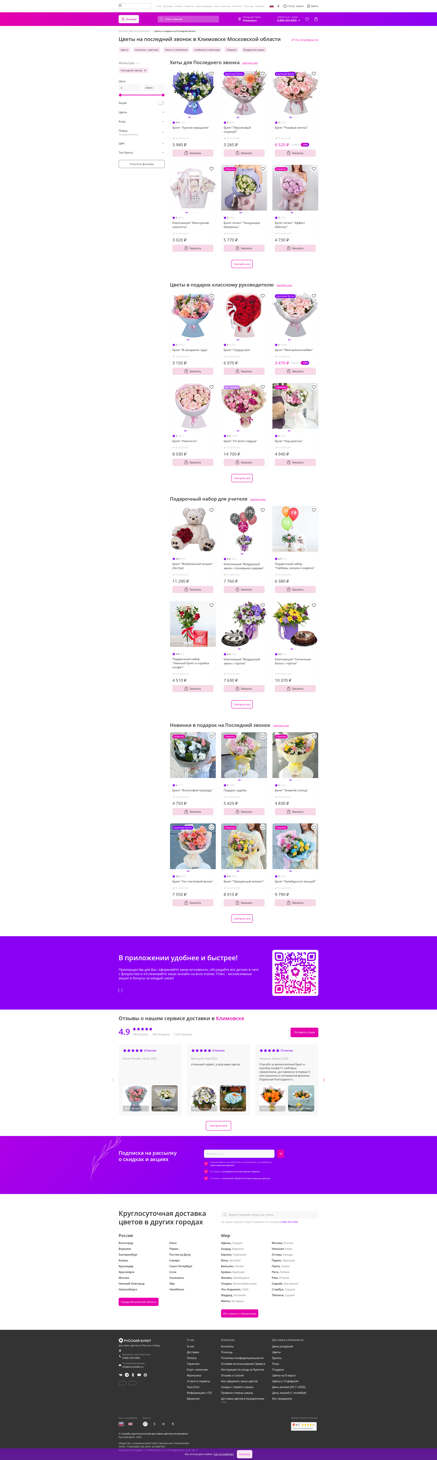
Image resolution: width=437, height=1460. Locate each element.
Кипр (288, 1249)
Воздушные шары (253, 49)
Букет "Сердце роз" (237, 350)
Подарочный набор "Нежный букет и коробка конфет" (190, 663)
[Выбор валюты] (278, 6)
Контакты (237, 6)
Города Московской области (138, 1302)
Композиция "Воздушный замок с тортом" (242, 661)
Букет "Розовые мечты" (291, 128)
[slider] (120, 95)
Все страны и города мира (239, 1313)
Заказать (195, 153)
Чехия (285, 1266)
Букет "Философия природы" (192, 790)
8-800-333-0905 (289, 1222)
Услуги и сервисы (198, 1381)
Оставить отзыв (304, 1032)
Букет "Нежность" (184, 441)
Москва (124, 1278)
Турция (290, 1289)
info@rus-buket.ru (132, 1366)
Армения (238, 1272)
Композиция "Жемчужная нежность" (190, 225)
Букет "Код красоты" (289, 441)
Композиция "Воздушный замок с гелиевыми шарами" (244, 566)
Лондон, (226, 1283)
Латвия (284, 1272)
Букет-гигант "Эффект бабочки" (290, 225)
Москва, (277, 1243)
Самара (174, 1260)
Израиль (238, 1249)
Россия (288, 1243)
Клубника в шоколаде (207, 49)
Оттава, (277, 1254)
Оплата (178, 6)
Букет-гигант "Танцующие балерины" (242, 225)
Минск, (226, 1301)
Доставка (168, 6)
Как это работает (224, 1454)
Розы (275, 1364)
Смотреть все (250, 62)
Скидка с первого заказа (237, 1387)
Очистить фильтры (142, 164)
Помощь (248, 6)
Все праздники (282, 1398)
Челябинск (176, 1289)
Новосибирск (128, 1289)
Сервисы (259, 6)
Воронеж (125, 1249)
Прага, (276, 1266)
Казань (123, 1260)
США (245, 1289)
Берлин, (226, 1254)
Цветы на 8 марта (283, 1375)
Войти (314, 6)
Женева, (226, 1278)
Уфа (172, 1283)
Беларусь (237, 1301)
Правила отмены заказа (237, 1393)
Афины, (226, 1243)
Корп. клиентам (222, 6)
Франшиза (194, 1375)
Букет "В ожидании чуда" (190, 350)
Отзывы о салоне (232, 1375)
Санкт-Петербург (180, 1266)
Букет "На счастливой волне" (192, 881)
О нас (159, 6)
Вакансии (193, 1398)
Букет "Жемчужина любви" (294, 350)
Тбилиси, (278, 1295)
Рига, (275, 1272)
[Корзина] (316, 19)
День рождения (282, 1346)
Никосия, (278, 1249)
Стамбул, (278, 1289)
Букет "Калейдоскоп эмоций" (295, 881)
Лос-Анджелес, (231, 1289)
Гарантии (189, 6)
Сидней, (277, 1283)
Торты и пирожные (176, 49)
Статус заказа (295, 6)
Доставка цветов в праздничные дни (242, 1400)
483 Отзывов (161, 1034)
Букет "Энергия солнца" (291, 790)
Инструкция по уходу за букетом (242, 1369)
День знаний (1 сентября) (289, 1393)
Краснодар (126, 1266)
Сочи (172, 1272)
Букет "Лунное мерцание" (190, 128)
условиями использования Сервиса (241, 1171)
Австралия (291, 1283)
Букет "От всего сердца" (240, 441)
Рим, (275, 1278)
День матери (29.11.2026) (288, 1387)
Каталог (131, 19)
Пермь (174, 1249)
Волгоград (126, 1243)
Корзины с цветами (146, 49)
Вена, (224, 1260)
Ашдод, (226, 1249)
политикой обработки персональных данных (246, 1178)
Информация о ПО (199, 1393)
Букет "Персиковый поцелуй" (237, 130)
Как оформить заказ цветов (239, 1381)
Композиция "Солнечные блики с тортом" (293, 661)
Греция (237, 1243)
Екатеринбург (128, 1254)
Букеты (276, 1358)
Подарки (232, 49)
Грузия (290, 1295)
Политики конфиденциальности (242, 1358)
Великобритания (245, 1283)
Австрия (235, 1260)
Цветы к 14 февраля (285, 1381)
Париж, (277, 1260)
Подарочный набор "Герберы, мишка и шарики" (295, 566)
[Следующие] (324, 1080)
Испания (239, 1295)
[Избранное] (307, 19)
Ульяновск (176, 1278)
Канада (288, 1254)
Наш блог (193, 1387)
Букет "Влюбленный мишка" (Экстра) (192, 566)
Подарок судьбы (235, 790)
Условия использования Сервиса (243, 1364)
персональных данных (222, 1165)
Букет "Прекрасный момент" (244, 881)
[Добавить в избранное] (211, 73)
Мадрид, (227, 1295)
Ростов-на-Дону (180, 1254)
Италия (284, 1278)
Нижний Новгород (131, 1283)
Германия (239, 1254)
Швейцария (241, 1278)
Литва (239, 1266)
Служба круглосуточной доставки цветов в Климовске (154, 1433)
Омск (173, 1243)
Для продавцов (204, 6)
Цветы (124, 49)
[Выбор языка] (272, 6)
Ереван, (226, 1272)
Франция (289, 1260)
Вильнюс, (227, 1266)
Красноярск (127, 1272)
